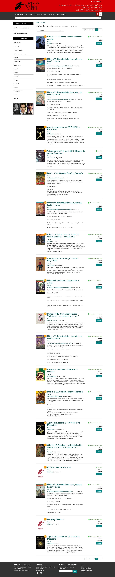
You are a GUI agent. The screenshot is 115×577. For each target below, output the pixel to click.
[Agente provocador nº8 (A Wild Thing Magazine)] (40, 264)
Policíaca (16, 84)
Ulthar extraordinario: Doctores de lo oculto (63, 281)
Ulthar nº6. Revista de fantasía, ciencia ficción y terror (64, 60)
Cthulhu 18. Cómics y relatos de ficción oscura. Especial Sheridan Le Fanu (64, 446)
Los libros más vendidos (21, 28)
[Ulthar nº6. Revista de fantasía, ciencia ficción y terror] (40, 65)
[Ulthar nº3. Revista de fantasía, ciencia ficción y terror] (40, 342)
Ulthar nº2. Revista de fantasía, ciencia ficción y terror (64, 485)
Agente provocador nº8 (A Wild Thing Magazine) (63, 259)
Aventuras (16, 46)
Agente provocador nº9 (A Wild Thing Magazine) (63, 128)
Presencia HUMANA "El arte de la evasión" (62, 370)
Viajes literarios (61, 14)
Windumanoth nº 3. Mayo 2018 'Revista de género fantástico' (66, 152)
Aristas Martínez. (51, 376)
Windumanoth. (51, 158)
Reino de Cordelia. (52, 321)
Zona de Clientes (97, 1)
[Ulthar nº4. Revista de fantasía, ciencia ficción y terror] (40, 209)
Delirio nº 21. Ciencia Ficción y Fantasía (65, 173)
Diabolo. (49, 43)
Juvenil (16, 72)
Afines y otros (17, 43)
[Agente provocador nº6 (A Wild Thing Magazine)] (40, 542)
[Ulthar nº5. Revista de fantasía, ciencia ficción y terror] (40, 98)
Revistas (16, 87)
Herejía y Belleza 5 (55, 519)
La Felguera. (50, 134)
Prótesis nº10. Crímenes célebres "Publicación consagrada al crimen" (63, 314)
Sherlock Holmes (18, 91)
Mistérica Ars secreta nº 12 (59, 467)
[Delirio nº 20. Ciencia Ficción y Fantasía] (40, 397)
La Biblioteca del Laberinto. (54, 178)
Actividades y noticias (20, 33)
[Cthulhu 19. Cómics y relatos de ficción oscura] (40, 42)
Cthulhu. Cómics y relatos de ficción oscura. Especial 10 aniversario (63, 235)
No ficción (16, 76)
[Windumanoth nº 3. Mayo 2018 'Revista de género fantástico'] (40, 156)
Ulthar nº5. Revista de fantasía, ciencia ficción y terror (64, 93)
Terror (15, 95)
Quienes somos (85, 567)
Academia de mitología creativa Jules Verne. (59, 66)
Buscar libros (19, 14)
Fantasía (16, 69)
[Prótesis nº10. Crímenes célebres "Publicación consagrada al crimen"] (40, 318)
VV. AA (49, 41)
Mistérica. (50, 472)
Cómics (16, 58)
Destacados (17, 61)
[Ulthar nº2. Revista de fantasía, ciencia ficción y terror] (40, 490)
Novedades (29, 14)
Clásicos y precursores (20, 54)
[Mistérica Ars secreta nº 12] (40, 472)
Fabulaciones (17, 65)
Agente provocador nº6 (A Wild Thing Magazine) (63, 537)
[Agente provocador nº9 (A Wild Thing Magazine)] (40, 133)
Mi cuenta (83, 571)
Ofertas (51, 14)
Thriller (16, 99)
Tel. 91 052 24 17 (18, 568)
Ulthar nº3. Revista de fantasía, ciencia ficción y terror (64, 337)
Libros (37, 22)
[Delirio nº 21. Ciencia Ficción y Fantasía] (40, 178)
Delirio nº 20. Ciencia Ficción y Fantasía (65, 391)
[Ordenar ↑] (62, 30)
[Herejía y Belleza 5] (40, 524)
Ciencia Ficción (18, 50)
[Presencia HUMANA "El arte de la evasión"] (40, 374)
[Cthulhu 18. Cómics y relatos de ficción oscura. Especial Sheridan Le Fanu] (40, 450)
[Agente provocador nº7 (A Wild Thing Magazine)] (40, 428)
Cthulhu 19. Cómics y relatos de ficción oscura (64, 37)
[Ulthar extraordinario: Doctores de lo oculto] (40, 286)
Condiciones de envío (86, 570)
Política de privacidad (86, 568)
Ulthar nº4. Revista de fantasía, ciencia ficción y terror (64, 203)
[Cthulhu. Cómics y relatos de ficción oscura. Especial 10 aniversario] (40, 239)
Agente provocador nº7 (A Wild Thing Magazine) (63, 423)
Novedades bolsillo (41, 14)
